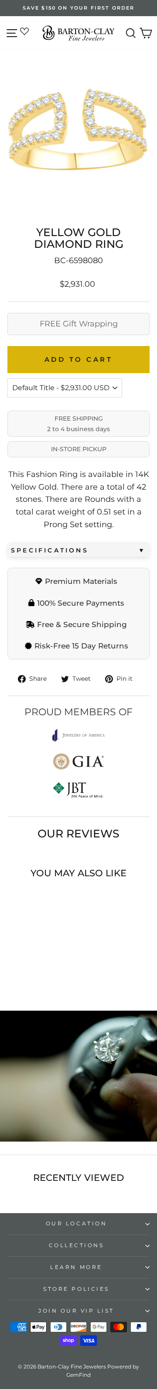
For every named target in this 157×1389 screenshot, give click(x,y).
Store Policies (76, 1289)
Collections (76, 1245)
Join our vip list (76, 1311)
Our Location (76, 1224)
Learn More (76, 1267)
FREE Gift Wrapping (79, 324)
